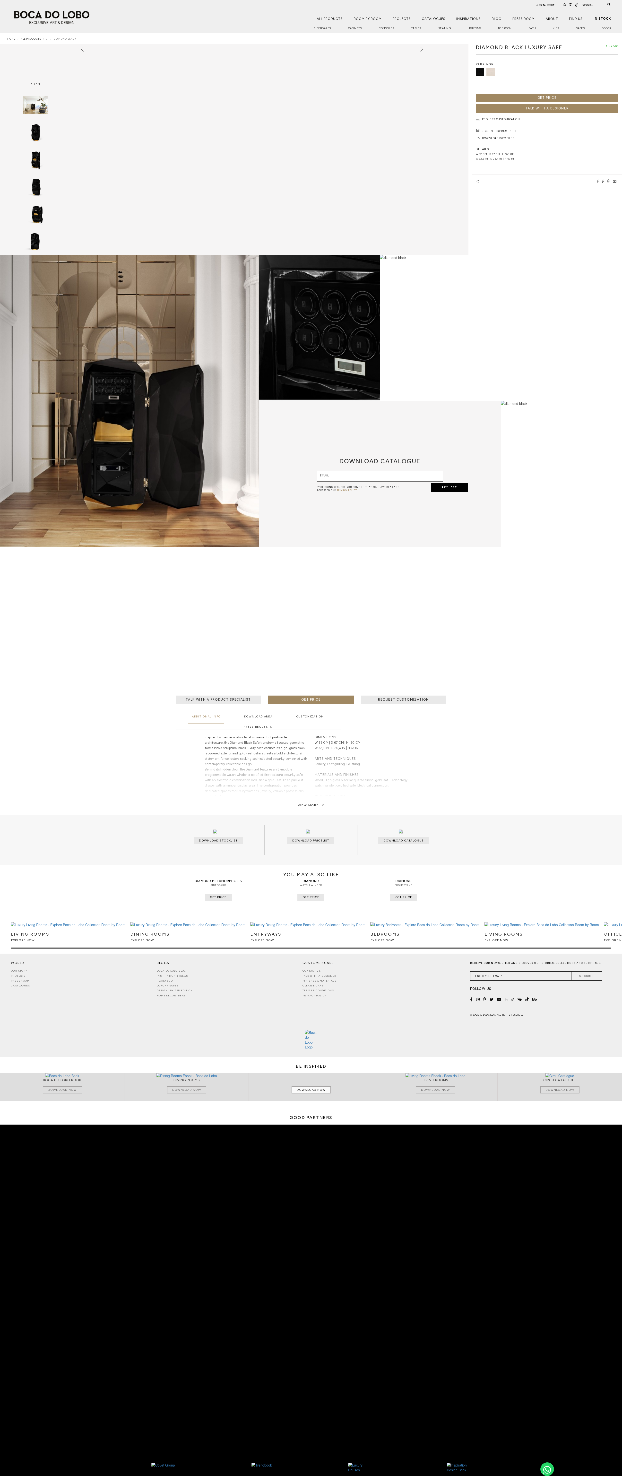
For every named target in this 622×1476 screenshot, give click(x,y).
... (47, 38)
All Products (330, 19)
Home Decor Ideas (171, 995)
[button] (606, 937)
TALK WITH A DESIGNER (547, 108)
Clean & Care (313, 985)
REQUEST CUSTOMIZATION (403, 699)
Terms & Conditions (318, 990)
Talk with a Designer (319, 975)
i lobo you (165, 980)
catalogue (546, 5)
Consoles (386, 28)
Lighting (474, 28)
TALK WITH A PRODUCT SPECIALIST (218, 699)
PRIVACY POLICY (347, 490)
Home (11, 38)
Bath (532, 28)
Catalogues (433, 19)
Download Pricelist (310, 840)
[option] (35, 132)
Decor (606, 28)
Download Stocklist (218, 840)
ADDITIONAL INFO (206, 716)
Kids (556, 28)
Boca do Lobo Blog (171, 970)
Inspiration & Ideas (172, 975)
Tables (416, 28)
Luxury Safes (168, 985)
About (552, 19)
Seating (444, 28)
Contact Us (311, 970)
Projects (402, 19)
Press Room (523, 19)
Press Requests (257, 726)
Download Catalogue (403, 840)
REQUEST (449, 487)
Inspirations (468, 19)
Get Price (547, 97)
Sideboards (322, 28)
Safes (580, 28)
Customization (310, 716)
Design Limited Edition (175, 990)
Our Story (19, 970)
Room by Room (368, 19)
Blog (496, 19)
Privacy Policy (314, 995)
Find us (576, 19)
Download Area (258, 716)
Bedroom (505, 28)
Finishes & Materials (319, 980)
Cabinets (355, 28)
